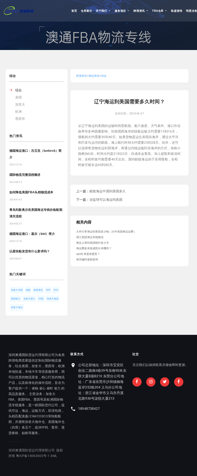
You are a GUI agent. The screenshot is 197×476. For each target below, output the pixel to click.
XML (53, 456)
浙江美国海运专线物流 (90, 237)
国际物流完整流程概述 (25, 174)
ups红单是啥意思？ (88, 253)
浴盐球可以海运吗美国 (106, 200)
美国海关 (38, 290)
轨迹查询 (176, 10)
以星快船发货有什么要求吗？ (29, 251)
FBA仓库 (158, 10)
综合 (18, 90)
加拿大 (20, 104)
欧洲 (18, 111)
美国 (18, 97)
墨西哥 (20, 119)
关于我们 (101, 10)
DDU (55, 290)
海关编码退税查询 (87, 259)
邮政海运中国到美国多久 (107, 191)
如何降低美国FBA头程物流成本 (31, 192)
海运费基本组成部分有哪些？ (94, 248)
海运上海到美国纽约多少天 (92, 242)
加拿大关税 (17, 290)
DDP (48, 290)
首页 (74, 10)
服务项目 (120, 10)
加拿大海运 (17, 307)
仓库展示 (86, 10)
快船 (28, 290)
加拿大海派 (52, 298)
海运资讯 (94, 75)
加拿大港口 (29, 298)
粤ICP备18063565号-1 (33, 456)
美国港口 (15, 298)
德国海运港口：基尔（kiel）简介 (32, 233)
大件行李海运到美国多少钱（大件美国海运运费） (106, 231)
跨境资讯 (139, 10)
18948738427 (89, 409)
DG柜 (41, 298)
